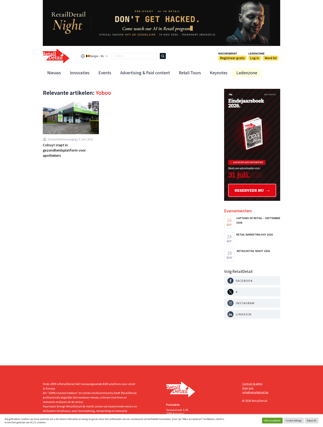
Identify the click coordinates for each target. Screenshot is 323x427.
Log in (254, 58)
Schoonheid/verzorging (62, 139)
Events (105, 73)
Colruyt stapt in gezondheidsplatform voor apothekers (64, 150)
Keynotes (218, 73)
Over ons (247, 388)
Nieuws (54, 73)
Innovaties (80, 73)
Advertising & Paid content (145, 73)
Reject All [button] (311, 420)
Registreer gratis (232, 58)
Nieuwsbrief (227, 53)
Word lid (270, 58)
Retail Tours (190, 73)
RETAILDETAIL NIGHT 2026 (253, 251)
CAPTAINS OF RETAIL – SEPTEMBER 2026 (258, 220)
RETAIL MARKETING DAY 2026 (254, 234)
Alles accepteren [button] (272, 420)
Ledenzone (256, 53)
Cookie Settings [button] (294, 420)
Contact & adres (252, 384)
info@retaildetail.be (255, 392)
